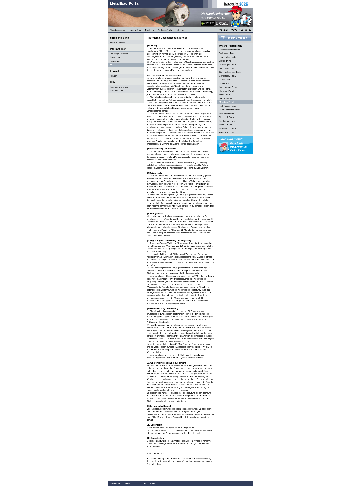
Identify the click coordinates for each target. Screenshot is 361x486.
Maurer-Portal (225, 98)
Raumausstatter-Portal (229, 110)
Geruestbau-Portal (227, 76)
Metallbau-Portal (125, 3)
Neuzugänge (135, 30)
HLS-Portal (224, 83)
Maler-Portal (224, 95)
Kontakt (113, 76)
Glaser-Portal (225, 79)
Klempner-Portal (226, 91)
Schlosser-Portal (226, 113)
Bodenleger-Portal (227, 53)
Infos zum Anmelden (119, 87)
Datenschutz (116, 61)
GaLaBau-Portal (226, 68)
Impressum (115, 57)
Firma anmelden (117, 42)
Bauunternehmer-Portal (229, 49)
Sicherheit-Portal (226, 117)
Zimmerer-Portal (226, 132)
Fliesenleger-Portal (227, 64)
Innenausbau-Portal (228, 87)
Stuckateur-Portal (227, 121)
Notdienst (149, 30)
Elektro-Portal (225, 61)
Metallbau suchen (118, 30)
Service (180, 30)
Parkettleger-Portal (227, 106)
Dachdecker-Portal (227, 57)
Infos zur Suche (117, 91)
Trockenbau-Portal (227, 128)
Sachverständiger (166, 30)
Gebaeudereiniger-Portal (230, 72)
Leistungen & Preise (119, 53)
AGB (112, 65)
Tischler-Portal (225, 125)
